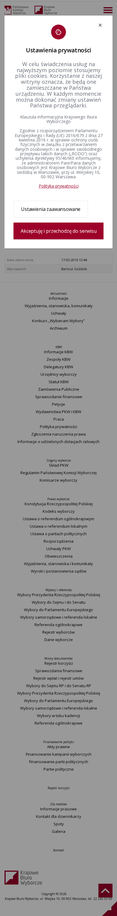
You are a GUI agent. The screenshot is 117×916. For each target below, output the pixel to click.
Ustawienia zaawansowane (50, 209)
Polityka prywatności (59, 186)
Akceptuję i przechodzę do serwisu (59, 231)
